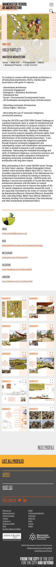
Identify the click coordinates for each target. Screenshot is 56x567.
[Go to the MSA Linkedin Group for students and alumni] (25, 500)
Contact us (7, 521)
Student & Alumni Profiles (12, 529)
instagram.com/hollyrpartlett (15, 257)
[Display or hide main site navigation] (51, 5)
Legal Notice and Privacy (43, 551)
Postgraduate (29, 62)
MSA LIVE (31, 519)
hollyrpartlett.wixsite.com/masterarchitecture (22, 245)
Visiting (5, 519)
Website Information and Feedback (39, 548)
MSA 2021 (15, 62)
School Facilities (8, 516)
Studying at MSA (8, 524)
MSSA (30, 511)
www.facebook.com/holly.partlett (17, 269)
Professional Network (36, 513)
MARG (30, 526)
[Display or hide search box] (51, 11)
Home (5, 62)
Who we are (7, 511)
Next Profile (46, 447)
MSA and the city (9, 513)
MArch (41, 62)
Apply (6, 474)
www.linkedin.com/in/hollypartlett (17, 281)
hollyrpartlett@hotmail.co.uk (14, 233)
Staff (4, 526)
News (30, 521)
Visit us (7, 487)
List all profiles (13, 461)
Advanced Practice (13, 65)
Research (31, 516)
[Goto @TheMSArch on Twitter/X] (19, 500)
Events (30, 524)
